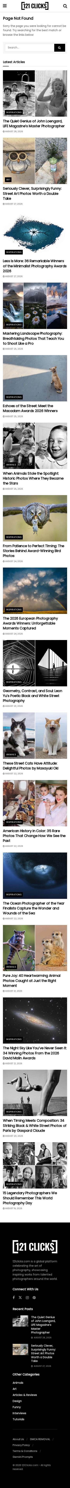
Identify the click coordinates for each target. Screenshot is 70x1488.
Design (17, 1401)
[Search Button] (65, 6)
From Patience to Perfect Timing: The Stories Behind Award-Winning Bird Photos (33, 550)
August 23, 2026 (14, 706)
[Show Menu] (5, 6)
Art (8, 179)
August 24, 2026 (14, 561)
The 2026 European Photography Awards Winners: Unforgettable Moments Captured (30, 623)
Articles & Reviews (25, 1395)
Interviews (19, 1413)
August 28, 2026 (14, 131)
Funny (17, 1407)
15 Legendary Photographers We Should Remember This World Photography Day (30, 1197)
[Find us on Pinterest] (34, 1298)
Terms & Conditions (25, 1451)
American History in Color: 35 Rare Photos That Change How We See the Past (34, 835)
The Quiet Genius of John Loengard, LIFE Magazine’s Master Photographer (34, 123)
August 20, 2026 (14, 1136)
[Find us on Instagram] (27, 1298)
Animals (11, 464)
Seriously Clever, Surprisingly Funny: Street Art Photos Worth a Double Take (32, 193)
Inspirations (14, 112)
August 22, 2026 (14, 773)
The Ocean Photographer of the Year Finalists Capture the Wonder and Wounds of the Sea (34, 908)
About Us (18, 1439)
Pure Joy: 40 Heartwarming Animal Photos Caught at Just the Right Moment (31, 980)
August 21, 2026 (13, 991)
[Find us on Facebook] (14, 1298)
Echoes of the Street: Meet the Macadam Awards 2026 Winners (30, 408)
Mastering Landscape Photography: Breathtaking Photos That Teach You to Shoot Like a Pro (33, 338)
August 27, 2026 (14, 203)
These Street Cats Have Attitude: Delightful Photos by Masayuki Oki (30, 766)
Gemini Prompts (23, 1457)
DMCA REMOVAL (40, 1439)
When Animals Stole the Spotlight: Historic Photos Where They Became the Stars (33, 478)
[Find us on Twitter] (20, 1297)
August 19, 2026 (13, 1208)
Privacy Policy (21, 1445)
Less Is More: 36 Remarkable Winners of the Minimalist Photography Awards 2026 (35, 265)
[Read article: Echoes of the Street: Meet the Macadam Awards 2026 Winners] (35, 378)
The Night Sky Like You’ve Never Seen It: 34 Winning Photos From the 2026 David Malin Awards (35, 1053)
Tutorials (18, 1419)
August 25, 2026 (14, 348)
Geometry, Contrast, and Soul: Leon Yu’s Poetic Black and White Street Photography (32, 695)
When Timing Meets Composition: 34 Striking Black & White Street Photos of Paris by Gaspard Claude (34, 1125)
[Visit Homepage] (34, 6)
